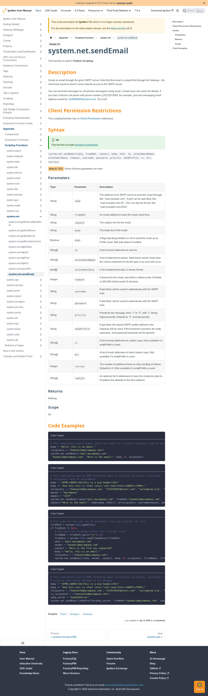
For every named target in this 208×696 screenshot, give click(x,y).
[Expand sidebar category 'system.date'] (40, 161)
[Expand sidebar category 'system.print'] (40, 290)
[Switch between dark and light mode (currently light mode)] (177, 10)
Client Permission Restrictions (187, 26)
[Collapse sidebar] (23, 643)
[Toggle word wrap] (155, 443)
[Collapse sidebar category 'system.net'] (40, 216)
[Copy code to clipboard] (161, 443)
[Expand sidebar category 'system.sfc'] (40, 318)
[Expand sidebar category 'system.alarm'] (40, 150)
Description (178, 22)
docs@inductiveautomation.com (124, 685)
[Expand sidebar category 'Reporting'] (40, 104)
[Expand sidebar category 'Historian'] (40, 76)
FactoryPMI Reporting (75, 668)
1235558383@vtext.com (82, 99)
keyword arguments (86, 145)
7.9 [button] (136, 10)
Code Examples (180, 48)
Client (63, 614)
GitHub (154, 668)
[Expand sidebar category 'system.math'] (40, 205)
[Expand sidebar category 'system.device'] (40, 172)
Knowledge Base (29, 673)
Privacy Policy (158, 673)
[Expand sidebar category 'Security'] (40, 87)
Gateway (87, 614)
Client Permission (90, 118)
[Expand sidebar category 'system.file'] (40, 189)
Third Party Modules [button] (117, 10)
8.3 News (80, 10)
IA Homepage (157, 658)
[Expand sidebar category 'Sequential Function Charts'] (40, 123)
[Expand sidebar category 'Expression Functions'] (40, 139)
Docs (38, 10)
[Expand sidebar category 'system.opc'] (40, 279)
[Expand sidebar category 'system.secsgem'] (40, 301)
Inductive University (31, 663)
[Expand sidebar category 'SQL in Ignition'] (40, 93)
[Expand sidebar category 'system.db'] (40, 167)
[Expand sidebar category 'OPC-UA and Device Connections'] (40, 59)
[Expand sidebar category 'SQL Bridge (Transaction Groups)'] (40, 111)
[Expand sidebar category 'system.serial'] (40, 312)
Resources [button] (94, 10)
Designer (74, 614)
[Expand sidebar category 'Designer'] (40, 35)
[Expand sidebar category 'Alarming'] (40, 82)
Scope (178, 44)
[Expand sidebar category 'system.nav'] (40, 211)
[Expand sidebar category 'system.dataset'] (40, 156)
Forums (110, 663)
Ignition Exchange (116, 668)
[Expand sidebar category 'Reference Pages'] (40, 345)
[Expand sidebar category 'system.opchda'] (40, 285)
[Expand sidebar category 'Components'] (40, 134)
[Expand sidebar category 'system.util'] (40, 340)
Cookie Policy (158, 678)
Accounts (66, 10)
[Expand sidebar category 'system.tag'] (40, 323)
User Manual (27, 658)
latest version (118, 28)
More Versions (71, 673)
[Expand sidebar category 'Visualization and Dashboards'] (40, 51)
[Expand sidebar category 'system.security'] (40, 307)
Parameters (180, 35)
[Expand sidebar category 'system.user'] (40, 334)
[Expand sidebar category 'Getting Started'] (40, 24)
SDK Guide (51, 10)
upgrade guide (124, 3)
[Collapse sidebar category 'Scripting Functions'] (40, 145)
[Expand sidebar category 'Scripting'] (40, 98)
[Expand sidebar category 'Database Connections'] (40, 65)
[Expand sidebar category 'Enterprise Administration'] (40, 118)
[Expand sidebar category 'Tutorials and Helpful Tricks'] (40, 356)
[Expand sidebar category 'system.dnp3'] (40, 178)
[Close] (204, 3)
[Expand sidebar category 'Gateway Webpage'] (40, 29)
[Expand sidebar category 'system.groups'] (40, 194)
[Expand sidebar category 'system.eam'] (40, 183)
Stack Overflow (115, 658)
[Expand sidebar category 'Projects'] (40, 46)
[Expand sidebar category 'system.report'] (40, 296)
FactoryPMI (69, 663)
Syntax (176, 30)
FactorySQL (70, 658)
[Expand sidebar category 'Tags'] (40, 71)
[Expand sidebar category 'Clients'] (40, 40)
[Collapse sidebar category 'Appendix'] (40, 129)
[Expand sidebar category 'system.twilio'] (40, 329)
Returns (178, 39)
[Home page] (51, 37)
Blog (152, 663)
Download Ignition (161, 10)
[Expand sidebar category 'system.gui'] (40, 200)
